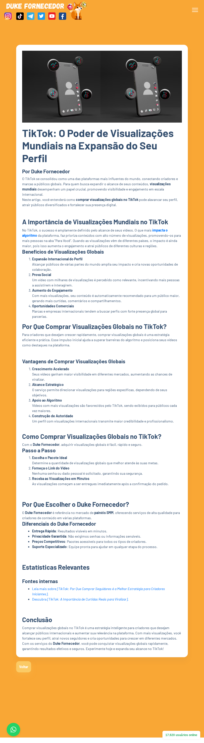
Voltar (23, 667)
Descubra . (80, 599)
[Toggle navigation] (195, 10)
